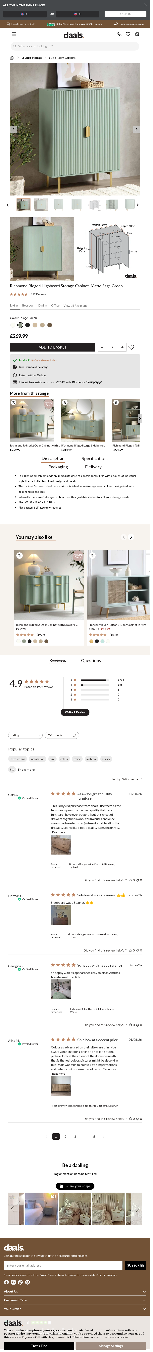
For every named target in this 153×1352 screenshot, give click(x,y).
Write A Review (75, 712)
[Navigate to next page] (104, 1136)
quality (106, 759)
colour (64, 759)
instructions (17, 759)
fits (12, 769)
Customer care (15, 1300)
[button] (13, 1209)
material (91, 759)
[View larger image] (76, 129)
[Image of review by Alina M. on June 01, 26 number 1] (61, 1086)
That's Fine (39, 1346)
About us (11, 1291)
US (79, 14)
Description (53, 458)
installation (37, 759)
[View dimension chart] (108, 249)
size (52, 759)
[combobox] (78, 46)
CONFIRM (125, 13)
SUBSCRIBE (135, 1265)
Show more (26, 769)
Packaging (58, 466)
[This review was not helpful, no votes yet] (137, 880)
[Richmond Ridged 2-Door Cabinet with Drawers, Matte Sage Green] (49, 585)
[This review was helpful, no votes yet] (130, 880)
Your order (12, 1309)
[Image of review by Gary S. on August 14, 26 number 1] (61, 845)
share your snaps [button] (77, 1186)
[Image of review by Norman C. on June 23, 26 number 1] (61, 915)
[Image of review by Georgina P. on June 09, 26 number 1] (61, 989)
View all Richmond (75, 305)
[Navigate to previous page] (46, 1136)
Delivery (93, 466)
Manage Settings (111, 1346)
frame (77, 759)
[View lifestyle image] (42, 249)
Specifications (95, 458)
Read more (58, 832)
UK (27, 14)
